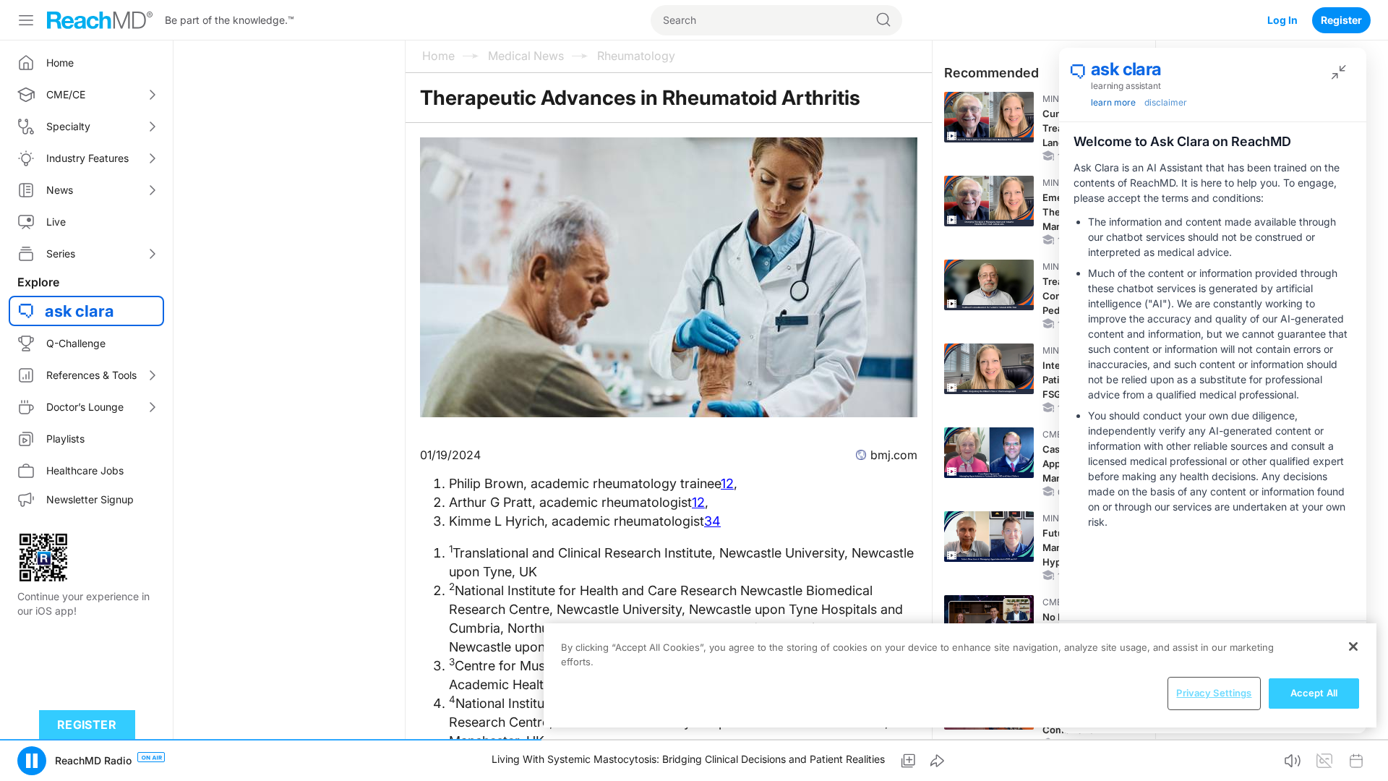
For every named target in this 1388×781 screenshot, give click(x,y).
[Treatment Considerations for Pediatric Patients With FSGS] (989, 285)
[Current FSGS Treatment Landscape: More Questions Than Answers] (989, 117)
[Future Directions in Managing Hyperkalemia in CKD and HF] (989, 536)
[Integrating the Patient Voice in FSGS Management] (989, 368)
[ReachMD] (99, 20)
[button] (31, 760)
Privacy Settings (1213, 693)
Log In (1282, 20)
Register (1341, 20)
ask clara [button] (79, 311)
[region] (960, 675)
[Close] (1353, 646)
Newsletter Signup (90, 499)
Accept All (1313, 693)
